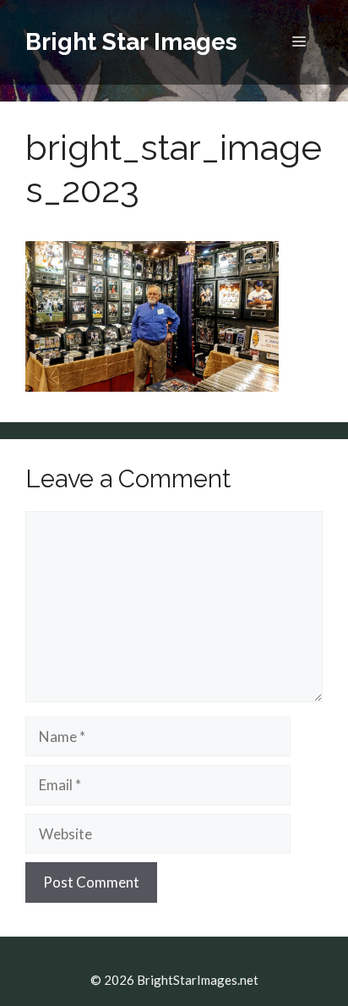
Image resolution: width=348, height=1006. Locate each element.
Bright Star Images (131, 42)
